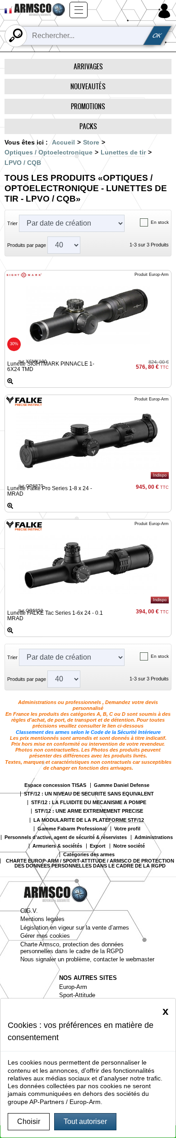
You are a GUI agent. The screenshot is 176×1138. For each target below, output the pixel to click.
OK (157, 35)
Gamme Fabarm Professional (72, 828)
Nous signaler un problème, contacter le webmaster (87, 959)
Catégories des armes (89, 854)
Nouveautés (88, 86)
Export (98, 846)
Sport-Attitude (77, 995)
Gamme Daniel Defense (121, 785)
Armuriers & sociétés (57, 846)
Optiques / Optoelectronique (49, 152)
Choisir (28, 1121)
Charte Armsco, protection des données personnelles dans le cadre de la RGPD (72, 948)
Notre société (129, 846)
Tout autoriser (85, 1121)
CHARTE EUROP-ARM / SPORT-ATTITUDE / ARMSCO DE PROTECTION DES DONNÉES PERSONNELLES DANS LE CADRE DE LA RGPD (90, 863)
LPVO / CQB (23, 162)
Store (91, 142)
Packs (88, 126)
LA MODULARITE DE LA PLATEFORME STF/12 (88, 820)
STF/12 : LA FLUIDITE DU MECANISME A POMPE (88, 802)
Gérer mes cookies (45, 935)
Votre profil (127, 828)
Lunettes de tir (123, 152)
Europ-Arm (73, 987)
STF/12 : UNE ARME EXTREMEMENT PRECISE (89, 811)
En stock (160, 222)
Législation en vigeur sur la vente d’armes (74, 927)
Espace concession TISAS (55, 785)
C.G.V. (29, 910)
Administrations (153, 837)
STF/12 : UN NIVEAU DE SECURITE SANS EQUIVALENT (89, 793)
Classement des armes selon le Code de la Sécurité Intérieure (88, 732)
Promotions (88, 106)
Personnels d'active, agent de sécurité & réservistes (66, 837)
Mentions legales (42, 919)
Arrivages (88, 66)
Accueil (63, 142)
